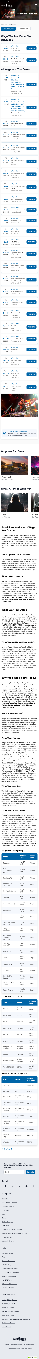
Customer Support (8, 1253)
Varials (10, 623)
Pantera (14, 651)
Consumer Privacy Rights (10, 1268)
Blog (3, 1214)
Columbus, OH (8, 29)
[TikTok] (33, 1186)
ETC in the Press (7, 1237)
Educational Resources (9, 1284)
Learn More (24, 435)
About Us (5, 1199)
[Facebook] (5, 1186)
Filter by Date (23, 29)
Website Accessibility (9, 1276)
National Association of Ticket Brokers (14, 1233)
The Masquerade (15, 629)
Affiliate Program (7, 1222)
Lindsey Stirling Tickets (9, 1300)
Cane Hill (20, 623)
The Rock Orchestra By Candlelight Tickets (16, 1319)
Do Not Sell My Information (10, 1272)
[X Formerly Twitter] (12, 1186)
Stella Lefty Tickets (8, 1307)
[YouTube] (26, 1186)
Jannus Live (19, 631)
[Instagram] (19, 1186)
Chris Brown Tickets (8, 1323)
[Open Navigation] (36, 5)
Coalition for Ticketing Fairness (12, 1229)
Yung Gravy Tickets (8, 1315)
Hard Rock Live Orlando (14, 621)
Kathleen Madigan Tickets (10, 1311)
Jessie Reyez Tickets (8, 1304)
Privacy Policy (6, 1265)
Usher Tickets (6, 1327)
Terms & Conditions (8, 1261)
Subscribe (30, 1172)
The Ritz (31, 627)
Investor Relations (8, 1241)
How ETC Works (7, 1280)
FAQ (3, 1257)
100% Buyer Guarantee (9, 1202)
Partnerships (6, 1226)
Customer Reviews (8, 1206)
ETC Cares (5, 1210)
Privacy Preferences (8, 1288)
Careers (4, 1218)
